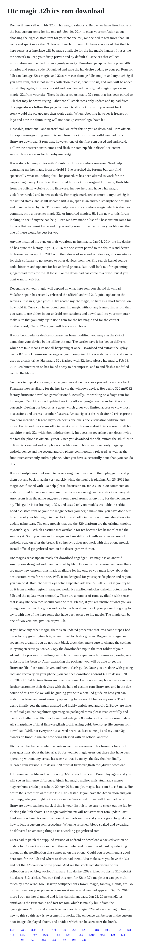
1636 (45, 934)
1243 (123, 934)
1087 (108, 929)
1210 (92, 934)
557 (32, 939)
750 (54, 929)
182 (118, 929)
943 (102, 934)
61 (11, 939)
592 (64, 939)
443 (23, 929)
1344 (43, 939)
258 (74, 929)
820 (33, 929)
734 (84, 939)
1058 (57, 934)
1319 (12, 929)
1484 (96, 929)
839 (64, 929)
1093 (21, 939)
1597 (34, 934)
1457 (22, 934)
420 (113, 934)
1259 (80, 934)
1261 (85, 929)
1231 (69, 934)
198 (74, 939)
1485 (129, 929)
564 (54, 939)
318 (12, 934)
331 (44, 929)
